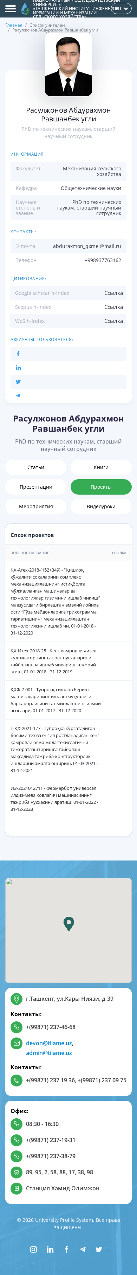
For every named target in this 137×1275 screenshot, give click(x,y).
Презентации (36, 486)
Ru (118, 8)
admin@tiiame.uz (49, 1053)
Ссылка (113, 292)
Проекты (101, 486)
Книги (101, 467)
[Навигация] (11, 8)
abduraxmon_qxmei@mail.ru (87, 246)
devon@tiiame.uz (49, 1043)
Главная (13, 25)
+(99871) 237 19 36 (50, 1080)
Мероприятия (36, 506)
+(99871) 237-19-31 (51, 1140)
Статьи (35, 467)
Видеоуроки (101, 506)
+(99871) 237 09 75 (102, 1080)
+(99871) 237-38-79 (51, 1156)
